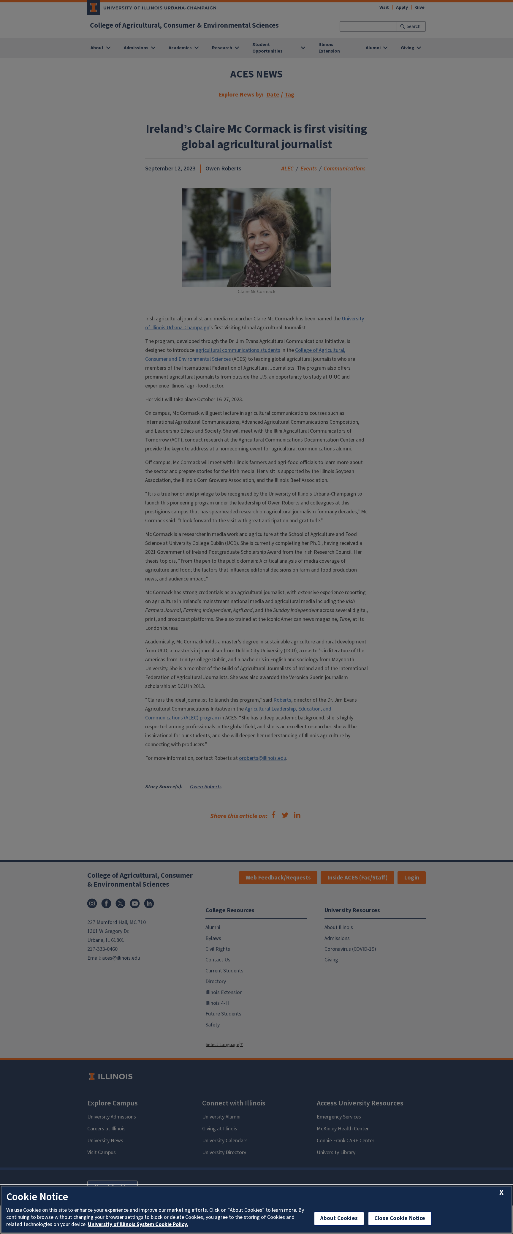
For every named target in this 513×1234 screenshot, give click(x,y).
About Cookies (339, 1218)
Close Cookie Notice (399, 1218)
